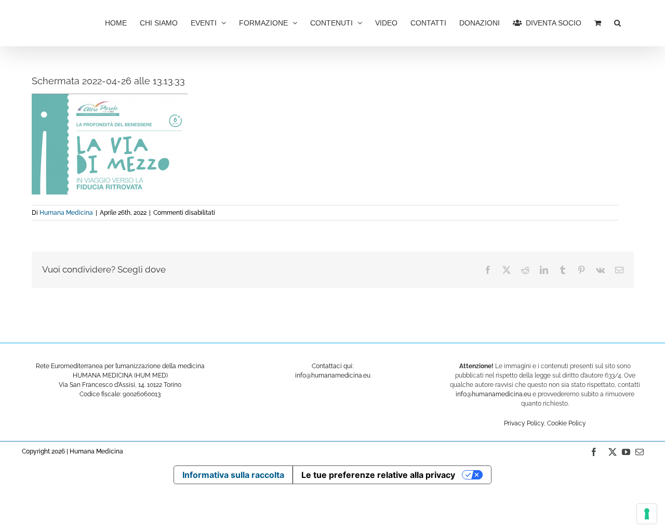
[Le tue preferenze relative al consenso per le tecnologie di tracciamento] (647, 514)
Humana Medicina (66, 212)
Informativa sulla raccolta (233, 475)
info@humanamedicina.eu (493, 394)
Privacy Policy (524, 423)
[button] (617, 22)
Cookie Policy (566, 423)
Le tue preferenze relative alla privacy (378, 475)
